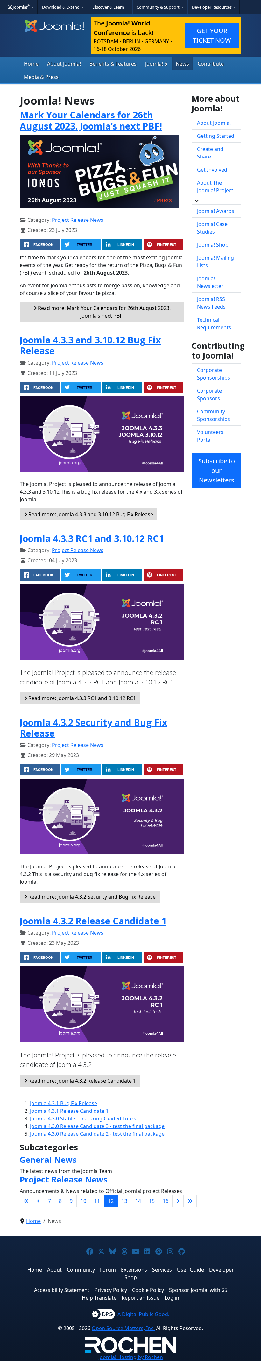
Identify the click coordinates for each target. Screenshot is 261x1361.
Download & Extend (61, 7)
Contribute (211, 63)
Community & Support (158, 7)
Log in (172, 1297)
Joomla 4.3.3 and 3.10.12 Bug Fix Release (90, 345)
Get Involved (212, 169)
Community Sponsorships (213, 415)
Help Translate (99, 1297)
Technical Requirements (214, 323)
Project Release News (77, 219)
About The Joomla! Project (215, 186)
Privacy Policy (111, 1290)
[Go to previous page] (38, 1201)
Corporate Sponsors (209, 394)
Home (31, 63)
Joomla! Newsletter (210, 282)
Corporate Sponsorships (213, 374)
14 (138, 1200)
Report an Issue (140, 1297)
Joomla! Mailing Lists (215, 261)
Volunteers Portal (210, 436)
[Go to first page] (26, 1201)
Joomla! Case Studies (212, 228)
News (182, 63)
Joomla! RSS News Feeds (211, 303)
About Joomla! (64, 63)
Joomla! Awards (215, 210)
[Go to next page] (178, 1201)
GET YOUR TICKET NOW (212, 35)
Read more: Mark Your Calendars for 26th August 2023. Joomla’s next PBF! (104, 312)
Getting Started (215, 135)
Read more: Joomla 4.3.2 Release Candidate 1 (81, 1080)
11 (97, 1200)
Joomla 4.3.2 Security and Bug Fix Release (93, 727)
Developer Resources (212, 7)
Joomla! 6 (156, 63)
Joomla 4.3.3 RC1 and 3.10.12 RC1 (92, 538)
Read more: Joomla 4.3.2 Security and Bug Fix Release (91, 896)
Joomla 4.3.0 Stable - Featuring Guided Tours (83, 1118)
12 (111, 1200)
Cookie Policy (148, 1290)
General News (48, 1159)
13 (124, 1200)
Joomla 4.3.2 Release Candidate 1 (93, 921)
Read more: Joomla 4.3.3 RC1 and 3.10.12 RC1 (81, 698)
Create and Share (210, 152)
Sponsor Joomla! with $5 (198, 1290)
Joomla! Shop (213, 244)
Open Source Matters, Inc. (123, 1328)
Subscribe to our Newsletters (216, 470)
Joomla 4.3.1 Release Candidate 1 (69, 1110)
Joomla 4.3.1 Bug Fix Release (63, 1103)
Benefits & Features (113, 63)
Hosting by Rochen (130, 1357)
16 (165, 1200)
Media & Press (41, 77)
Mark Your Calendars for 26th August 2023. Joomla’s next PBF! (91, 120)
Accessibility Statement (61, 1290)
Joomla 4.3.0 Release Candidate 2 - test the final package (97, 1133)
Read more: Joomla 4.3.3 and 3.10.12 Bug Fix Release (90, 514)
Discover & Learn (108, 7)
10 (83, 1200)
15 (152, 1200)
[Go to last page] (190, 1201)
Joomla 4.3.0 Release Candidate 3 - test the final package (97, 1126)
